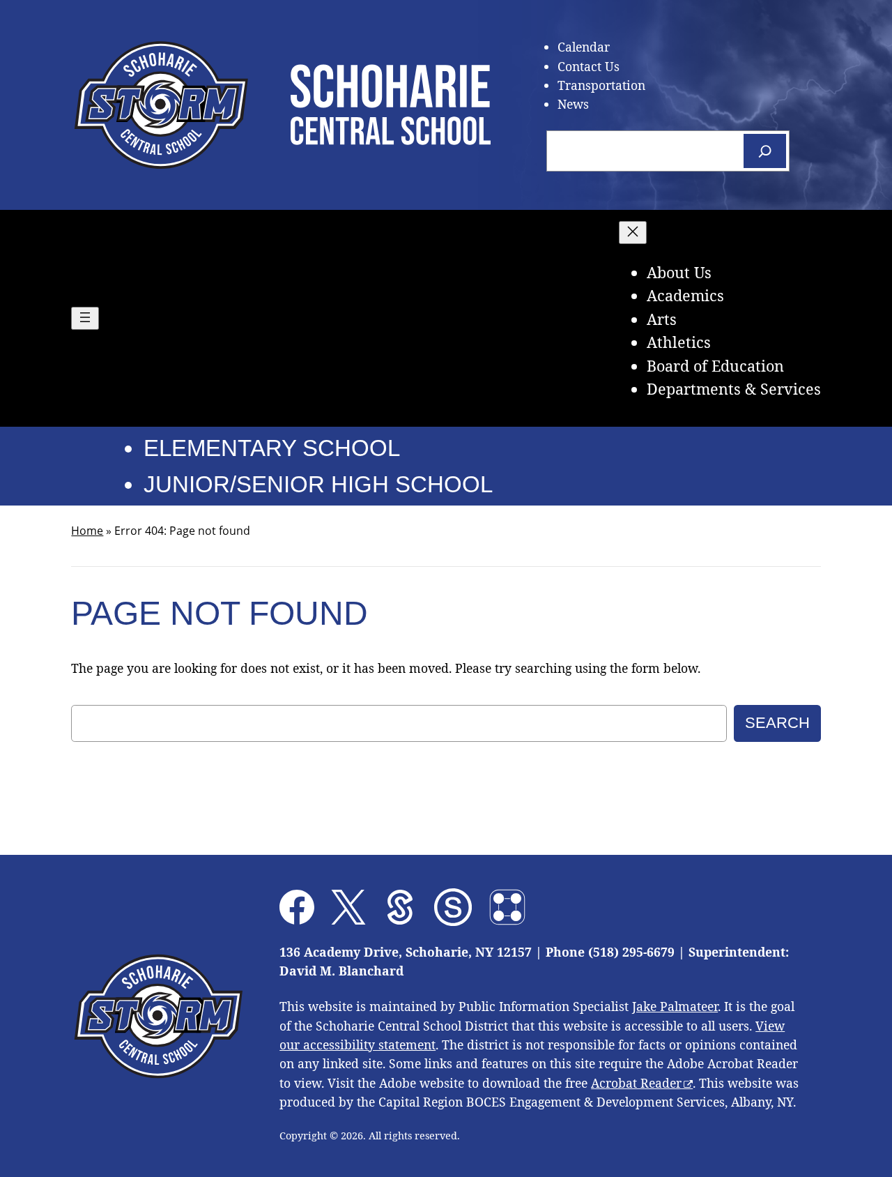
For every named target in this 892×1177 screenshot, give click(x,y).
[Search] (765, 151)
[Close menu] (633, 232)
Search (777, 722)
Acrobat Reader (636, 1083)
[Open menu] (85, 318)
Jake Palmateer (675, 1006)
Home (87, 530)
